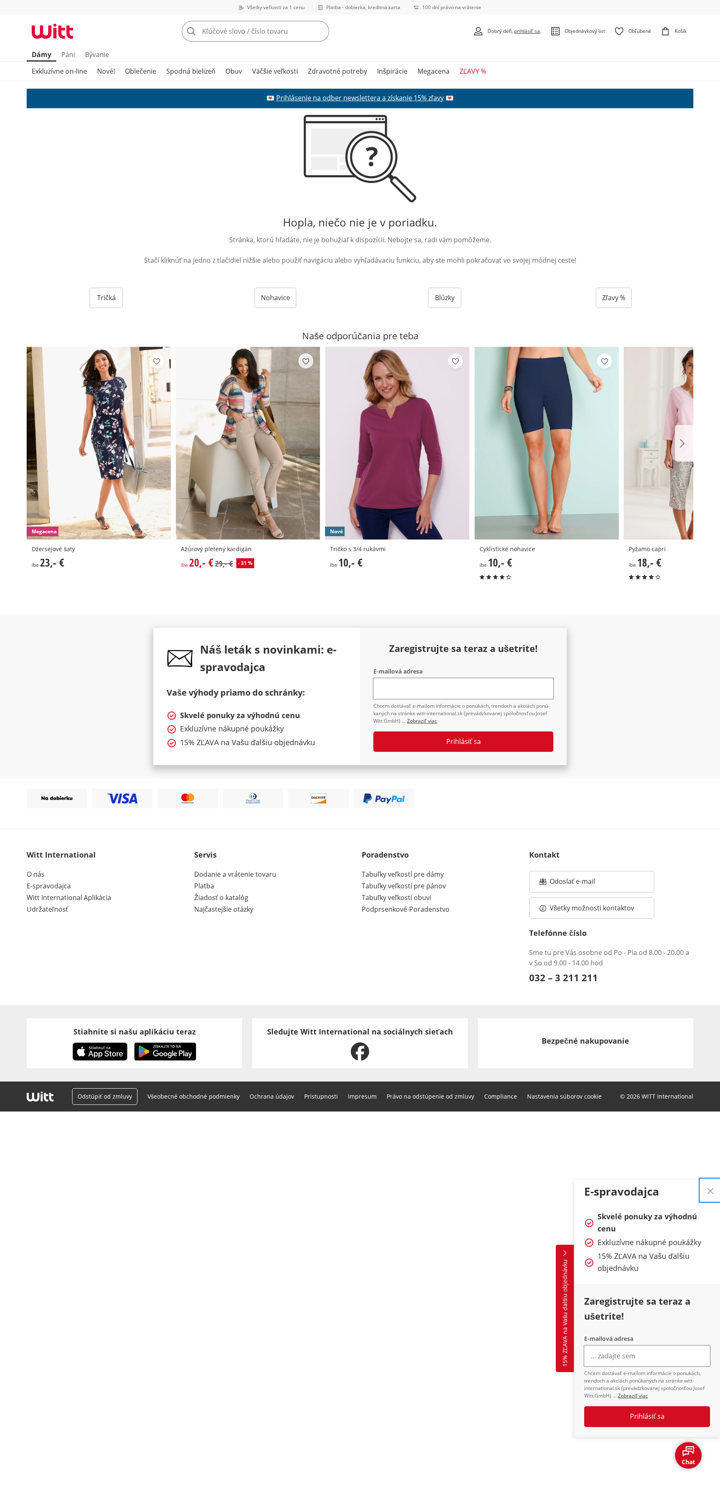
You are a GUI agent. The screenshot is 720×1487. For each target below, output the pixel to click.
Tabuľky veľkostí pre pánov (404, 885)
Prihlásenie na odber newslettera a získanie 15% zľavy (360, 97)
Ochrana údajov (272, 1096)
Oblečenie (140, 71)
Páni (68, 54)
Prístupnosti (321, 1096)
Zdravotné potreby (337, 71)
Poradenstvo (385, 855)
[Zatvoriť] (710, 1190)
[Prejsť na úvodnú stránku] (52, 31)
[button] (684, 443)
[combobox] (273, 31)
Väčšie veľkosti (275, 71)
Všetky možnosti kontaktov (592, 908)
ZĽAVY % (473, 71)
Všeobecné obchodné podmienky (194, 1096)
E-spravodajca (49, 885)
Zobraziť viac (633, 1395)
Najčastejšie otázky (223, 909)
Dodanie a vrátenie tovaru (235, 874)
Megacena (434, 71)
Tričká (106, 297)
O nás (36, 874)
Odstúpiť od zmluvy (105, 1096)
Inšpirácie (392, 71)
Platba (204, 885)
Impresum (362, 1096)
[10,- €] (547, 443)
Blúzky (445, 297)
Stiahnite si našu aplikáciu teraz (134, 1032)
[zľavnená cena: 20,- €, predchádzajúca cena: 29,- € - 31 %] (248, 443)
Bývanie (97, 54)
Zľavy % (613, 297)
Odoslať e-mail (581, 884)
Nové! (106, 71)
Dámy (41, 54)
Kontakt (544, 855)
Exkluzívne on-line (59, 71)
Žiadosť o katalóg (221, 897)
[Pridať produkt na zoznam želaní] (156, 360)
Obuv (233, 71)
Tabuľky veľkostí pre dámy (403, 874)
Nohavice (275, 297)
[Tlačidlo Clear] (320, 31)
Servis (205, 855)
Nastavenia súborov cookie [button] (564, 1096)
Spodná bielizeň (190, 71)
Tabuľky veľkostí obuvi (396, 897)
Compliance (500, 1096)
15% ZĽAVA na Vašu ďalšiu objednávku (565, 1313)
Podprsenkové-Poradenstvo (406, 909)
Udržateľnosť (47, 909)
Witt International (61, 855)
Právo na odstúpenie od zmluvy (430, 1096)
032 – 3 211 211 (563, 977)
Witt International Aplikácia (69, 897)
